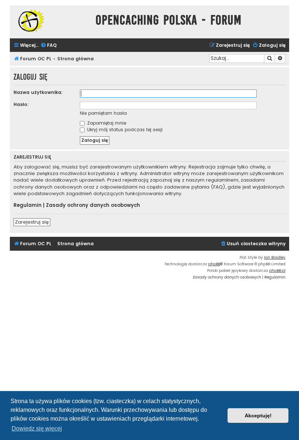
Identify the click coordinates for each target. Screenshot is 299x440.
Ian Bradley (275, 257)
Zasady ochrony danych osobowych (93, 205)
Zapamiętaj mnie (106, 123)
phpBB (214, 264)
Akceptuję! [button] (258, 415)
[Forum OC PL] (51, 20)
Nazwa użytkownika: (38, 92)
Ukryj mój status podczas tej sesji (124, 129)
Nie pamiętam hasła (103, 113)
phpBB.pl (277, 270)
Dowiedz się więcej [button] (37, 428)
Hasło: (21, 104)
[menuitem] (48, 45)
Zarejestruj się (32, 222)
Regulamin (27, 205)
